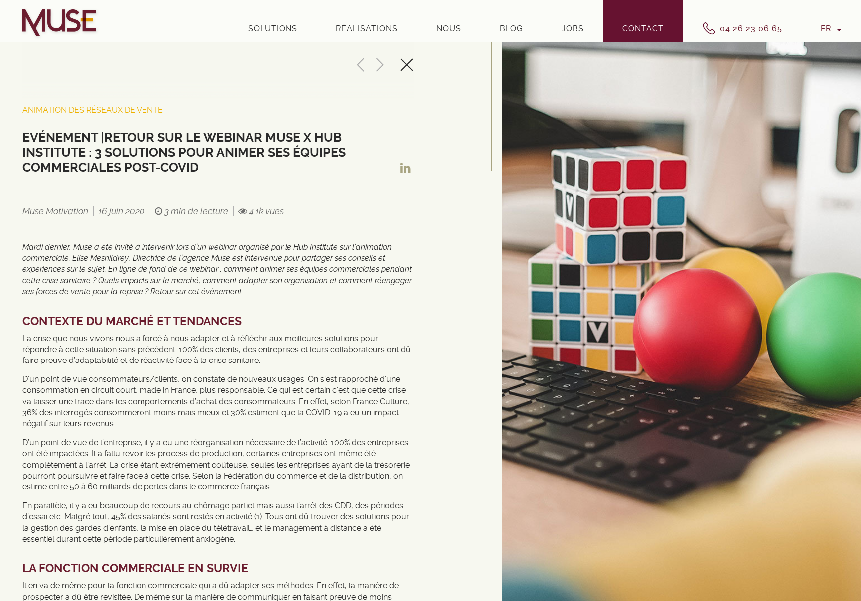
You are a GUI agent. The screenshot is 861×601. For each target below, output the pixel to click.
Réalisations (367, 28)
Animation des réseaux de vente (92, 110)
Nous (448, 28)
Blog (511, 28)
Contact (643, 28)
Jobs (573, 28)
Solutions (272, 28)
